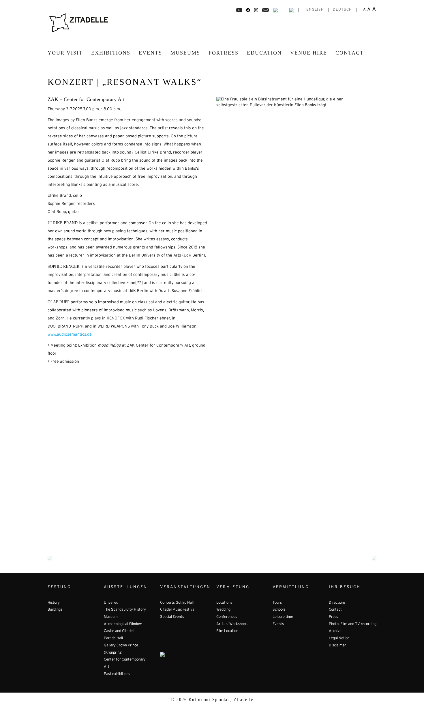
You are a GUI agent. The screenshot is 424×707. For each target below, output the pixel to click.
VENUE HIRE (308, 53)
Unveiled (111, 603)
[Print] (275, 10)
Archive (335, 631)
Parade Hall (113, 638)
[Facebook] (239, 10)
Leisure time (283, 617)
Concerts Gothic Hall (177, 603)
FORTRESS (224, 53)
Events (278, 624)
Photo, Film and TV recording (352, 624)
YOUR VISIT (65, 53)
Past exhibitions (117, 674)
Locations (224, 603)
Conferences (226, 617)
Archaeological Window (123, 624)
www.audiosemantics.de (70, 334)
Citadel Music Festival (177, 609)
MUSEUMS (185, 53)
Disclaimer (337, 645)
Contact (349, 53)
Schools (279, 609)
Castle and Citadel (119, 631)
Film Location (227, 631)
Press (333, 617)
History (54, 603)
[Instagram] (256, 10)
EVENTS (150, 53)
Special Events (172, 617)
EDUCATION (264, 53)
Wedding (223, 609)
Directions (337, 603)
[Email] (266, 10)
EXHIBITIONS (110, 53)
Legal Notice (339, 638)
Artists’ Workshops (231, 624)
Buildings (55, 609)
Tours (277, 603)
